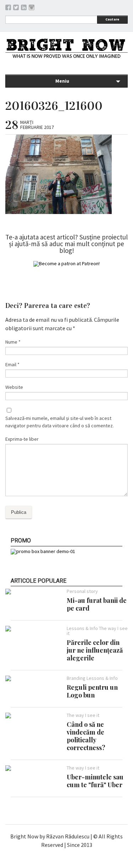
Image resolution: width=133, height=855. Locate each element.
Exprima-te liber (22, 439)
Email (12, 364)
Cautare (112, 19)
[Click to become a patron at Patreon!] (66, 263)
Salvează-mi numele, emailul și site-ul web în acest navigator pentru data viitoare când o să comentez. (59, 422)
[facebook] (8, 8)
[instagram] (31, 8)
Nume (13, 342)
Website (14, 387)
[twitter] (16, 8)
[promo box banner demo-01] (43, 551)
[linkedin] (24, 8)
